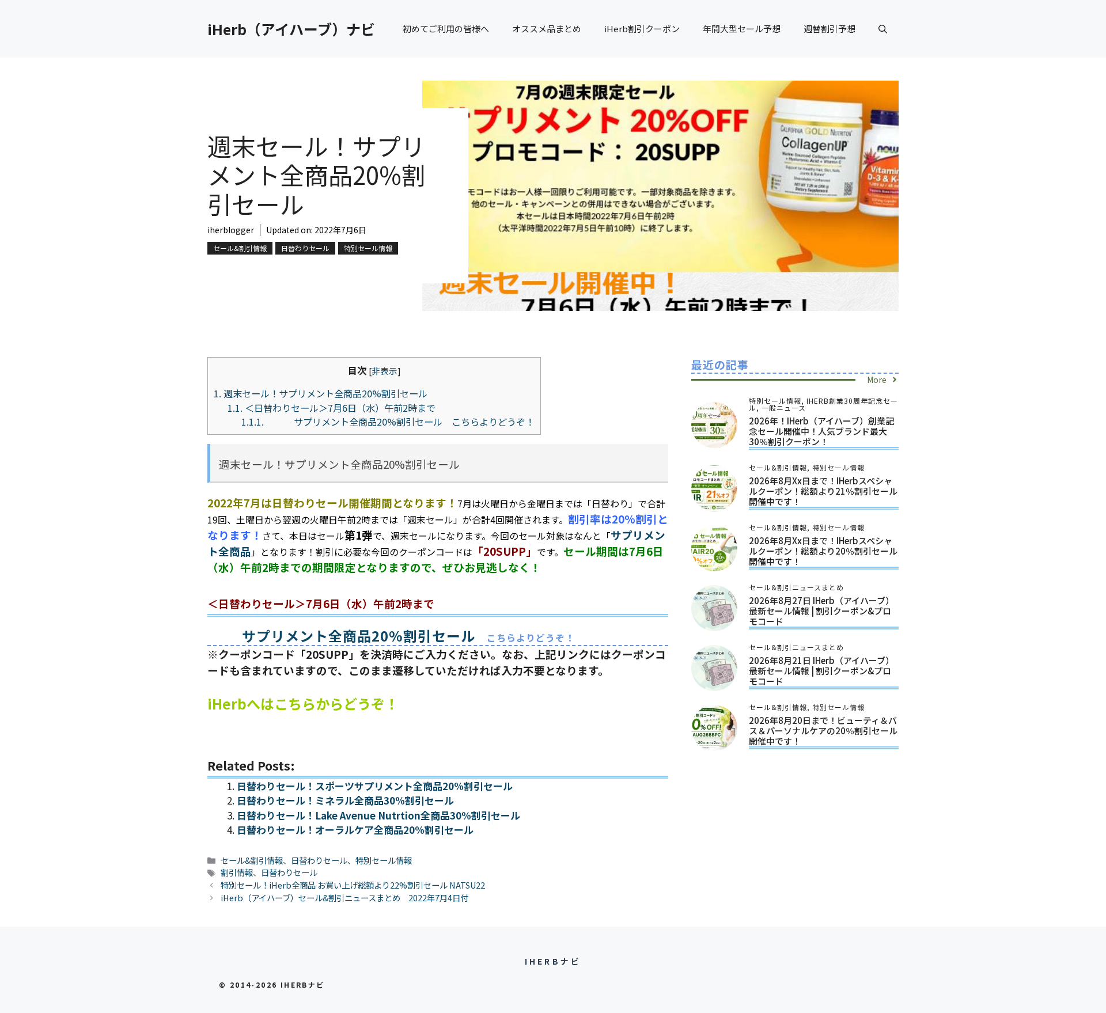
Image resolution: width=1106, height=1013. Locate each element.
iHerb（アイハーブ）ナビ (291, 28)
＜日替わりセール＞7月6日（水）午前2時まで (331, 408)
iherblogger (230, 230)
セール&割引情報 (240, 248)
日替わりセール (305, 248)
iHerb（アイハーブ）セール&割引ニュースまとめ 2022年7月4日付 (344, 897)
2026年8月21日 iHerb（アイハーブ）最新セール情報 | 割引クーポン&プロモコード (821, 670)
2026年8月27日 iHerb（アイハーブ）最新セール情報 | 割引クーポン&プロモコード (821, 610)
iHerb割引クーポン (642, 28)
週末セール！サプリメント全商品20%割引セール (320, 393)
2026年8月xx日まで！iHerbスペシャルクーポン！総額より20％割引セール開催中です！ (823, 550)
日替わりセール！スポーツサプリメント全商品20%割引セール (375, 786)
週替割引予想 (829, 28)
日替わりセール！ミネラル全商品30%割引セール (345, 800)
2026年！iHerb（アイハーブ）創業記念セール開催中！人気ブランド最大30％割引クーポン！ (821, 431)
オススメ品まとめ (546, 28)
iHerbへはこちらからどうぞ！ (303, 703)
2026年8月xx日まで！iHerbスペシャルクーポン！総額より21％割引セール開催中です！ (823, 491)
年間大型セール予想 (742, 28)
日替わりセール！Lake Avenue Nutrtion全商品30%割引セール (378, 815)
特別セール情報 (368, 248)
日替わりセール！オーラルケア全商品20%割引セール (355, 829)
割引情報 (237, 872)
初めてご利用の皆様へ (446, 28)
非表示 (384, 371)
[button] (883, 29)
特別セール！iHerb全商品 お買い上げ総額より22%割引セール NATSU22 (353, 885)
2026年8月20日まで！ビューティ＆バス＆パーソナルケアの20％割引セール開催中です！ (823, 730)
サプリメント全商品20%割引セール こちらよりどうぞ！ (388, 421)
